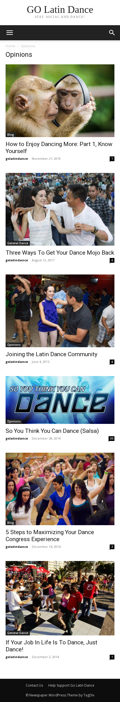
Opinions (14, 345)
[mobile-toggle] (9, 32)
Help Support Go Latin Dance (71, 685)
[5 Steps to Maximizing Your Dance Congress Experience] (60, 489)
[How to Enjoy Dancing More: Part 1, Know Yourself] (60, 100)
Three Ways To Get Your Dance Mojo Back (60, 252)
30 (111, 438)
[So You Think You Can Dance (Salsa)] (60, 400)
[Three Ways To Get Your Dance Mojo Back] (60, 209)
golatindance (17, 158)
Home (10, 46)
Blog (10, 135)
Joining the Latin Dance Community (51, 354)
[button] (112, 32)
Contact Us (34, 685)
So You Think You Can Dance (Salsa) (52, 431)
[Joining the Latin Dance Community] (60, 310)
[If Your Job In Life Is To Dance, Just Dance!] (60, 598)
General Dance (17, 243)
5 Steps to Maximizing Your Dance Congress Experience (50, 536)
